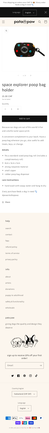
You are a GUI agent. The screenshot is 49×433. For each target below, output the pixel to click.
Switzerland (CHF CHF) (22, 394)
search (8, 228)
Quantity (5, 104)
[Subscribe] (41, 365)
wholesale (9, 307)
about (8, 276)
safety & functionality (14, 301)
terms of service (12, 253)
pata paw (16, 427)
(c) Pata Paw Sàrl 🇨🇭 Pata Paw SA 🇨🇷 (29, 427)
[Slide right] (31, 75)
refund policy (11, 247)
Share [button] (7, 202)
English (28, 12)
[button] (3, 22)
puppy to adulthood (14, 295)
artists (8, 283)
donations (9, 289)
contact (8, 234)
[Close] (46, 12)
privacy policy (11, 259)
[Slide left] (18, 75)
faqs (7, 240)
